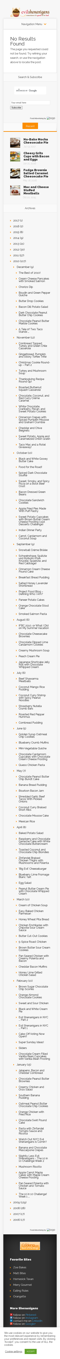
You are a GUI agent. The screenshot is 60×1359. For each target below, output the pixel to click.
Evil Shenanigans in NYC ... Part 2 (33, 1018)
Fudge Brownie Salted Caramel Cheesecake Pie (36, 173)
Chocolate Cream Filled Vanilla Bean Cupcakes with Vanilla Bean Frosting (34, 1056)
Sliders (23, 1048)
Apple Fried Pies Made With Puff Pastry (32, 510)
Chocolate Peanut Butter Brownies (34, 1080)
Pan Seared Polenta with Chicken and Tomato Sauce (34, 1186)
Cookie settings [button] (13, 1351)
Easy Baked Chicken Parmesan (31, 912)
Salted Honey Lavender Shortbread (33, 584)
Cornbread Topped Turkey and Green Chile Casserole (33, 346)
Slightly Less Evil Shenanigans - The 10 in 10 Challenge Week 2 (33, 1158)
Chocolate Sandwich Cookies (31, 501)
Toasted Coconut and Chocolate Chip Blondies (34, 851)
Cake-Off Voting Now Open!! (32, 1035)
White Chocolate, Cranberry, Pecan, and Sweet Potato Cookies (32, 409)
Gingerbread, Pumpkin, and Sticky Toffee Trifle (32, 355)
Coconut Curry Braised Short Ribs (32, 808)
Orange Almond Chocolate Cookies (30, 996)
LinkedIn (37, 1320)
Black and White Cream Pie (33, 1010)
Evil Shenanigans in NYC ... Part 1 (33, 1027)
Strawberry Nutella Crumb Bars (30, 707)
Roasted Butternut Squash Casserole (30, 388)
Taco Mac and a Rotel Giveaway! (32, 446)
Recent (30, 126)
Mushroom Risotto (30, 1166)
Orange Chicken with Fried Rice (31, 1113)
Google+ (31, 1323)
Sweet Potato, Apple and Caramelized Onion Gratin (34, 437)
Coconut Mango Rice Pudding (32, 688)
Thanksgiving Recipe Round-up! (31, 380)
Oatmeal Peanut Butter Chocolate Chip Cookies (33, 1105)
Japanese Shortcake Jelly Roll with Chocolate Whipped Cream (34, 664)
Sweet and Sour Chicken (33, 1003)
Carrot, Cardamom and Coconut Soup (33, 537)
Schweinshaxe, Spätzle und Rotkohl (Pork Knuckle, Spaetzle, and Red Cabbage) (33, 559)
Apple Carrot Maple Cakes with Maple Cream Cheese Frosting (34, 1175)
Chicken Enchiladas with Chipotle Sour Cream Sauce (33, 928)
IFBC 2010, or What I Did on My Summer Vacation (34, 627)
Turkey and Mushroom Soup (32, 372)
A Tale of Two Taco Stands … (31, 330)
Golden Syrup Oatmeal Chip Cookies (33, 735)
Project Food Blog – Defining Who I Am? (31, 593)
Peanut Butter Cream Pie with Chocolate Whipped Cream (34, 891)
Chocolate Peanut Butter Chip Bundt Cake (34, 778)
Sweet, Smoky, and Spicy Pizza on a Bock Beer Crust (34, 484)
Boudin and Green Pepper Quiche (34, 294)
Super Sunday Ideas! (31, 1042)
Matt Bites (19, 1273)
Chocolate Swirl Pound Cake (33, 1121)
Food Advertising (37, 118)
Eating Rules (20, 1290)
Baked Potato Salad (31, 833)
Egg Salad (25, 882)
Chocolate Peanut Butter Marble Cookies (34, 322)
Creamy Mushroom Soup (34, 650)
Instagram (32, 1317)
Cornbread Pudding (30, 722)
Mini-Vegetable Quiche (32, 748)
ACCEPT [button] (31, 1351)
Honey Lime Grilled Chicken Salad (30, 974)
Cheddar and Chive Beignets (30, 429)
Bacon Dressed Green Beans (32, 493)
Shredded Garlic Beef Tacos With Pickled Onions (32, 799)
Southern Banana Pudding (29, 1096)
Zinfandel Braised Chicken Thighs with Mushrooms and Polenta (34, 860)
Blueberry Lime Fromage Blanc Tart (34, 876)
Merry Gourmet (22, 1284)
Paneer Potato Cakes (31, 599)
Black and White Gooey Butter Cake (33, 460)
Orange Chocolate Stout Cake (34, 607)
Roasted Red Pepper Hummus (31, 715)
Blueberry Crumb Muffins (34, 742)
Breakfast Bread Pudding (34, 577)
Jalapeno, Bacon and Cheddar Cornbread (31, 1071)
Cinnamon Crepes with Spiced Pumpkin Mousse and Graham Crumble (34, 420)
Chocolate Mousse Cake (34, 815)
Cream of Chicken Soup (33, 905)
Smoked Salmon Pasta (33, 614)
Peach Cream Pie (29, 656)
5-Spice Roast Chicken (32, 941)
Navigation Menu (31, 24)
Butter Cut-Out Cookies (33, 936)
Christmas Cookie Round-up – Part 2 (34, 364)
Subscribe (16, 107)
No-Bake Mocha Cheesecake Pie (36, 141)
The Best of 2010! (29, 272)
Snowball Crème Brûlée (33, 550)
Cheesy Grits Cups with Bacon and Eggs (36, 156)
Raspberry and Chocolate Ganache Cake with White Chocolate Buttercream (34, 841)
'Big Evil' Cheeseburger (32, 868)
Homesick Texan (23, 1279)
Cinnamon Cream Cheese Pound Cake (34, 570)
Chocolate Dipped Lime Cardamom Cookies (33, 643)
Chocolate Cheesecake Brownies (33, 635)
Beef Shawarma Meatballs (28, 680)
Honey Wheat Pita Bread (34, 919)
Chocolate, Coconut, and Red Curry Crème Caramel (34, 398)
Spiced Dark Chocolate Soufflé (33, 474)
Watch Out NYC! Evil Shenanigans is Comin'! (33, 1140)
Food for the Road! (30, 467)
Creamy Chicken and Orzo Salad (31, 1088)
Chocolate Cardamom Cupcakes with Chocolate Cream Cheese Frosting (34, 757)
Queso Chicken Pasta (32, 765)
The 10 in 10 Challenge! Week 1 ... (33, 1195)
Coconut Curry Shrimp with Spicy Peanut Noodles (32, 698)
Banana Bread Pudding (33, 784)
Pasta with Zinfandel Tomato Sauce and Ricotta (31, 1131)
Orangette (19, 1296)
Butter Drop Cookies (31, 301)
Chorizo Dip (26, 286)
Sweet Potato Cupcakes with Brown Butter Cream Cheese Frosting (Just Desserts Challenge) (34, 520)
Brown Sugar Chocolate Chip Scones (33, 988)
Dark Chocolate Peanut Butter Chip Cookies (33, 314)
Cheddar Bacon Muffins (33, 966)
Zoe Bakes (19, 1267)
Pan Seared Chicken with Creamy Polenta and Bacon (34, 958)
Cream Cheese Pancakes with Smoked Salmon (34, 280)
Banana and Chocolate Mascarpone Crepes (33, 1149)
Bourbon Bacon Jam (31, 790)
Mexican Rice (27, 821)
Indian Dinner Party (30, 530)
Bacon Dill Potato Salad (33, 306)
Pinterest (31, 1315)
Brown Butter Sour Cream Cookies (34, 949)
